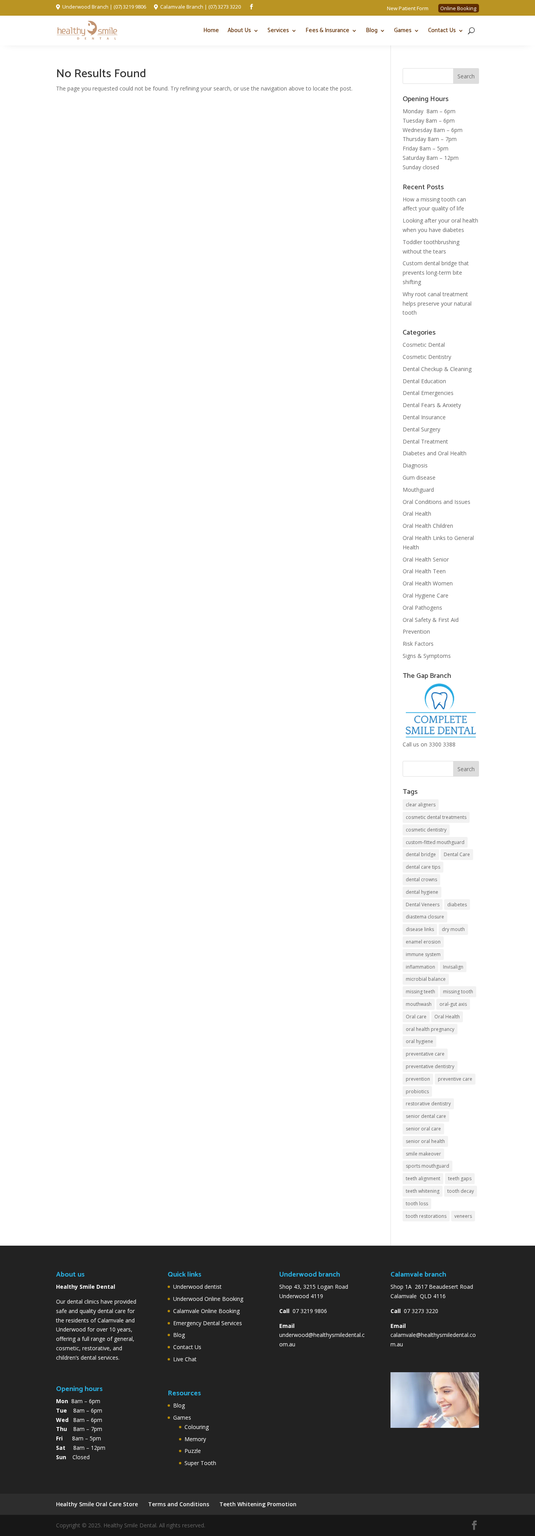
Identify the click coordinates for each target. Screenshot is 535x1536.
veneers (463, 1216)
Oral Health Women (428, 583)
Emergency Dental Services (207, 1323)
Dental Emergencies (428, 393)
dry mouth (453, 929)
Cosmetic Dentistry (427, 356)
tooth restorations (426, 1216)
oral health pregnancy (430, 1029)
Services (278, 30)
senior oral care (423, 1128)
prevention (418, 1079)
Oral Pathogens (422, 607)
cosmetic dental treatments (436, 817)
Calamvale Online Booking (206, 1311)
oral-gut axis (453, 1004)
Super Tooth (200, 1463)
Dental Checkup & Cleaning (437, 369)
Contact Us (442, 30)
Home (211, 30)
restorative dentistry (428, 1103)
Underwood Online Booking (208, 1298)
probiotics (417, 1091)
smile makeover (423, 1153)
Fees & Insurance (327, 30)
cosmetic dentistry (426, 829)
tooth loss (417, 1203)
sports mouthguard (427, 1166)
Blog (372, 30)
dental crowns (421, 879)
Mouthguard (418, 489)
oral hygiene (419, 1041)
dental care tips (423, 867)
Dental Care (457, 854)
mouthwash (419, 1004)
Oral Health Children (428, 525)
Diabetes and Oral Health (434, 453)
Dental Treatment (425, 441)
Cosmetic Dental (424, 344)
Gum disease (419, 477)
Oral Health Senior (426, 559)
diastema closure (425, 916)
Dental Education (424, 381)
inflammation (420, 967)
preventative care (425, 1054)
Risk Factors (418, 643)
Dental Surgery (421, 429)
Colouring (196, 1427)
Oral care (416, 1016)
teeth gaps (460, 1178)
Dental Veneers (422, 904)
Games (403, 30)
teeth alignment (423, 1178)
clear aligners (421, 804)
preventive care (455, 1079)
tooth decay (460, 1191)
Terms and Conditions (178, 1504)
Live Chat (185, 1359)
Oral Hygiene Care (425, 595)
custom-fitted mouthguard (435, 842)
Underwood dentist (197, 1286)
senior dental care (426, 1116)
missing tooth (458, 991)
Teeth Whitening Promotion (257, 1504)
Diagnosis (415, 465)
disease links (420, 929)
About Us (239, 30)
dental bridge (421, 854)
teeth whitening (422, 1191)
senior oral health (425, 1141)
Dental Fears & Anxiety (432, 405)
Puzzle (192, 1450)
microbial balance (426, 979)
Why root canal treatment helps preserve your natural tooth (437, 303)
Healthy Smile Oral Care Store (97, 1504)
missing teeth (420, 991)
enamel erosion (423, 941)
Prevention (416, 631)
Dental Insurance (424, 417)
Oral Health (417, 513)
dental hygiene (422, 892)
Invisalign (453, 967)
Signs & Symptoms (427, 655)
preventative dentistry (430, 1066)
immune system (423, 954)
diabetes (457, 904)
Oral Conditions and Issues (436, 501)
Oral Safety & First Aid (431, 619)
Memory (195, 1439)
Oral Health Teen (424, 571)
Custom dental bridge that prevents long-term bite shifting (436, 272)
